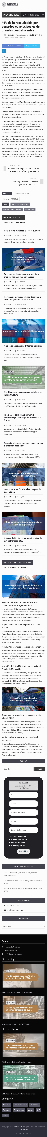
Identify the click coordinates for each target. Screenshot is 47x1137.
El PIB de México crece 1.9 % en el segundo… (17, 992)
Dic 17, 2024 (21, 497)
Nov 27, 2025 (21, 351)
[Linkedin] (4, 51)
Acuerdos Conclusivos (20, 204)
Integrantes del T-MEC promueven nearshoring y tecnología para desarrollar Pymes (22, 417)
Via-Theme (24, 1129)
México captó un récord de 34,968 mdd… (16, 1024)
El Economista (37, 157)
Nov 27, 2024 (21, 546)
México (30, 1110)
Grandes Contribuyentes (12, 209)
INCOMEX (10, 35)
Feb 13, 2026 (21, 282)
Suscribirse (24, 851)
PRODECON (29, 209)
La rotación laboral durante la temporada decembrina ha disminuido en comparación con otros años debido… (23, 503)
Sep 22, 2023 (21, 425)
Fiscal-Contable (18, 842)
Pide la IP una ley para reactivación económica (23, 647)
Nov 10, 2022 (21, 236)
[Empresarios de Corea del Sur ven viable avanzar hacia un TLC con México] (23, 259)
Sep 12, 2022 (21, 304)
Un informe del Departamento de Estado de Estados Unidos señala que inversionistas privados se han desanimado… (23, 311)
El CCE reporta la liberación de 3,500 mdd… (17, 1062)
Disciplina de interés (17, 836)
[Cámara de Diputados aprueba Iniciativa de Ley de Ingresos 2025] (23, 523)
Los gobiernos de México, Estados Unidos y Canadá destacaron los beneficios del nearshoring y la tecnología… (22, 431)
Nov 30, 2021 (21, 451)
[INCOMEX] (10, 4)
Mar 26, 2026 (21, 400)
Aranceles (6, 1105)
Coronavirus (35, 1105)
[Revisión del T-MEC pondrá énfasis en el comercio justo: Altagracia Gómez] (23, 586)
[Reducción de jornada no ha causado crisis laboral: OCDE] (23, 699)
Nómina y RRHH (18, 845)
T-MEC (5, 1115)
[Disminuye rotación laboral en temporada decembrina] (23, 474)
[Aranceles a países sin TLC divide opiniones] (23, 331)
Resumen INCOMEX (22, 194)
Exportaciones (19, 1110)
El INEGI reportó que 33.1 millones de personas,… (19, 1094)
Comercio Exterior (19, 839)
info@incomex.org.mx (15, 910)
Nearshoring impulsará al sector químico (22, 231)
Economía (6, 1110)
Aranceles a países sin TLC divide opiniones (23, 346)
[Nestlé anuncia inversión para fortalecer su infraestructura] (23, 377)
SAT (38, 1110)
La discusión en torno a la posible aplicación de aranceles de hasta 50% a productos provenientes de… (22, 357)
